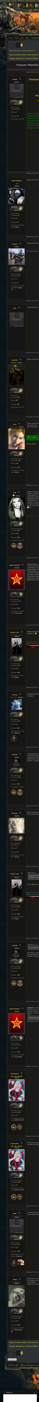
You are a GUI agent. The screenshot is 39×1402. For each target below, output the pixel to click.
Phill (14, 492)
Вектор (14, 695)
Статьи (22, 38)
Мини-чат (8, 1392)
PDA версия (21, 0)
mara (14, 424)
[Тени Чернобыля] (30, 7)
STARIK (14, 79)
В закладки (14, 0)
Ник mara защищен (31, 444)
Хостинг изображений (30, 0)
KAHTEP (14, 754)
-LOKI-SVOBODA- (16, 181)
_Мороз (14, 1279)
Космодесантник (30, 50)
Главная (10, 38)
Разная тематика (32, 54)
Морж (23, 50)
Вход (30, 11)
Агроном (14, 244)
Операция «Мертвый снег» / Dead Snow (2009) (22, 58)
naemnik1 (15, 360)
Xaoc (14, 308)
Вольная (15, 813)
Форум (16, 38)
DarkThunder (15, 1074)
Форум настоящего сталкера (17, 54)
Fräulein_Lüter (14, 632)
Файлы (27, 38)
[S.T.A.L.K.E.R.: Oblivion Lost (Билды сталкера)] (22, 7)
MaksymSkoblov (15, 565)
